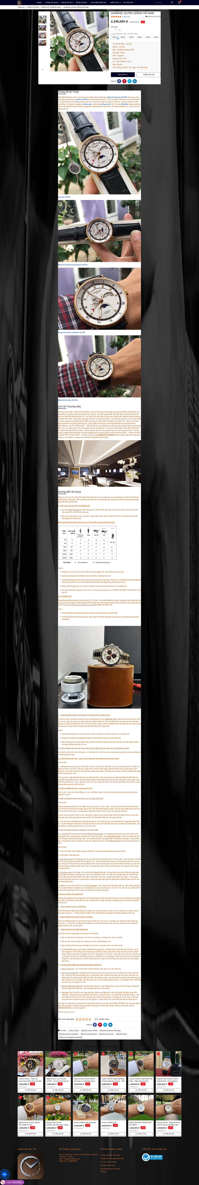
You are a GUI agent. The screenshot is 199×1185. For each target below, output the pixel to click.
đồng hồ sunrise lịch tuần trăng (110, 1030)
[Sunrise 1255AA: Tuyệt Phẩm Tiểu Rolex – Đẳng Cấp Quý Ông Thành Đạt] (141, 1064)
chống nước (105, 104)
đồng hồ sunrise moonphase (68, 1034)
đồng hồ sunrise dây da (89, 1034)
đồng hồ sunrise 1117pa (89, 1030)
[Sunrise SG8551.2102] (113, 1107)
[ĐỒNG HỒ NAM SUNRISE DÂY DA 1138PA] (141, 1107)
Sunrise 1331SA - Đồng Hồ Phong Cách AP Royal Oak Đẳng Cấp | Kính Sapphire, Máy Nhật (168, 1125)
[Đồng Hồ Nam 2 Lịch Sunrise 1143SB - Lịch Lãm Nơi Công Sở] (58, 1064)
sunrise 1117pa (74, 1030)
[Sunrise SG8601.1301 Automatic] (85, 1107)
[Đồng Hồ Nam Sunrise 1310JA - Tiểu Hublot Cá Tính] (30, 1107)
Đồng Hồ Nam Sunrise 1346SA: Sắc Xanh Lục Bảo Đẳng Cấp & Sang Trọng (84, 1081)
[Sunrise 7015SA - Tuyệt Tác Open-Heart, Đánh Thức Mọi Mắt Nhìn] (30, 1064)
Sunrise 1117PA (81, 99)
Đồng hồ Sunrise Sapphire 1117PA (71, 332)
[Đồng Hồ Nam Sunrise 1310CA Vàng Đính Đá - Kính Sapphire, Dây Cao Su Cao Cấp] (168, 1064)
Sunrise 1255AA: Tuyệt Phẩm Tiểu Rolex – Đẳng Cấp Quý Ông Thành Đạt (140, 1081)
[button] (42, 20)
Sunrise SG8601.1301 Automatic (85, 1122)
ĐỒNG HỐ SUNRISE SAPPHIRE (70, 1037)
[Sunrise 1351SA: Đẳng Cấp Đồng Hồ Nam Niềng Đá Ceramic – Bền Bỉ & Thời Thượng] (113, 1064)
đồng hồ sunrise (121, 1034)
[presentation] (51, 41)
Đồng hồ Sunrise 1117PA (117, 97)
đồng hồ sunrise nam (106, 1034)
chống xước (87, 104)
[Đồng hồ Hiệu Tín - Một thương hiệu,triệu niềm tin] (25, 2)
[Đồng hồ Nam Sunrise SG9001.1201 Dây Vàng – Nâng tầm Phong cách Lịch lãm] (58, 1107)
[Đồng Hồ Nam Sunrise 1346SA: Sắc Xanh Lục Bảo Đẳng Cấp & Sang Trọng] (85, 1064)
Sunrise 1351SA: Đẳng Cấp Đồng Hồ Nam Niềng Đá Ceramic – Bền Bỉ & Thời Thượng (113, 1081)
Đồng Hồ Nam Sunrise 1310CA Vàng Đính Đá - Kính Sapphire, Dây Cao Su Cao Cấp (167, 1081)
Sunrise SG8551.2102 (109, 1122)
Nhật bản (125, 104)
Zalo (4, 1174)
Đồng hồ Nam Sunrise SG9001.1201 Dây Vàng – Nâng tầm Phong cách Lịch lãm (57, 1125)
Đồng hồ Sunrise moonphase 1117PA (72, 265)
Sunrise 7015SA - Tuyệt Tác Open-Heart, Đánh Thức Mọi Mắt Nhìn (30, 1081)
